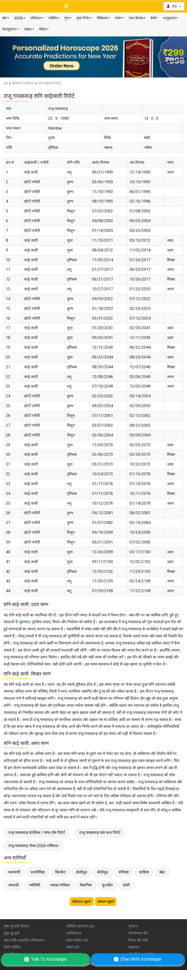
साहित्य (144, 872)
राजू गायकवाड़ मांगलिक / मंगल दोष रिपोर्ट (36, 832)
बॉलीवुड (102, 872)
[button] (14, 56)
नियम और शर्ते (137, 940)
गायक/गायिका (60, 885)
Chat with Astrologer (141, 959)
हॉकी (126, 885)
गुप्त (66, 18)
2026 (18, 18)
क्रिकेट (60, 872)
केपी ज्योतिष (12, 947)
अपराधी (13, 885)
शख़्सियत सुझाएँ (81, 902)
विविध (42, 29)
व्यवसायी (14, 872)
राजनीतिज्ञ (37, 872)
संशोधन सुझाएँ (105, 902)
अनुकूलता (169, 18)
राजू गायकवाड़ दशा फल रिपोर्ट (100, 832)
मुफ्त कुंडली (11, 933)
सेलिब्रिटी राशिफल (23, 83)
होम (4, 18)
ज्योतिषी (34, 885)
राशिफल (35, 18)
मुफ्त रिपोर (83, 18)
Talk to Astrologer (49, 959)
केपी (153, 18)
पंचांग (118, 18)
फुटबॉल (107, 885)
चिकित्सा (102, 18)
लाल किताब (136, 18)
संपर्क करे (72, 947)
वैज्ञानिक (86, 885)
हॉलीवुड (81, 872)
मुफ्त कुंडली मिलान (16, 926)
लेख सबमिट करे (77, 940)
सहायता (133, 947)
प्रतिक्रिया (74, 933)
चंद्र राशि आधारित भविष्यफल (24, 940)
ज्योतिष (52, 18)
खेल (162, 872)
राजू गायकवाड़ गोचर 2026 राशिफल (33, 845)
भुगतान (133, 926)
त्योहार (28, 29)
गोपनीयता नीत (138, 933)
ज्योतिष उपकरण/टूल (80, 926)
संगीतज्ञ (123, 872)
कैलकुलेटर (9, 29)
